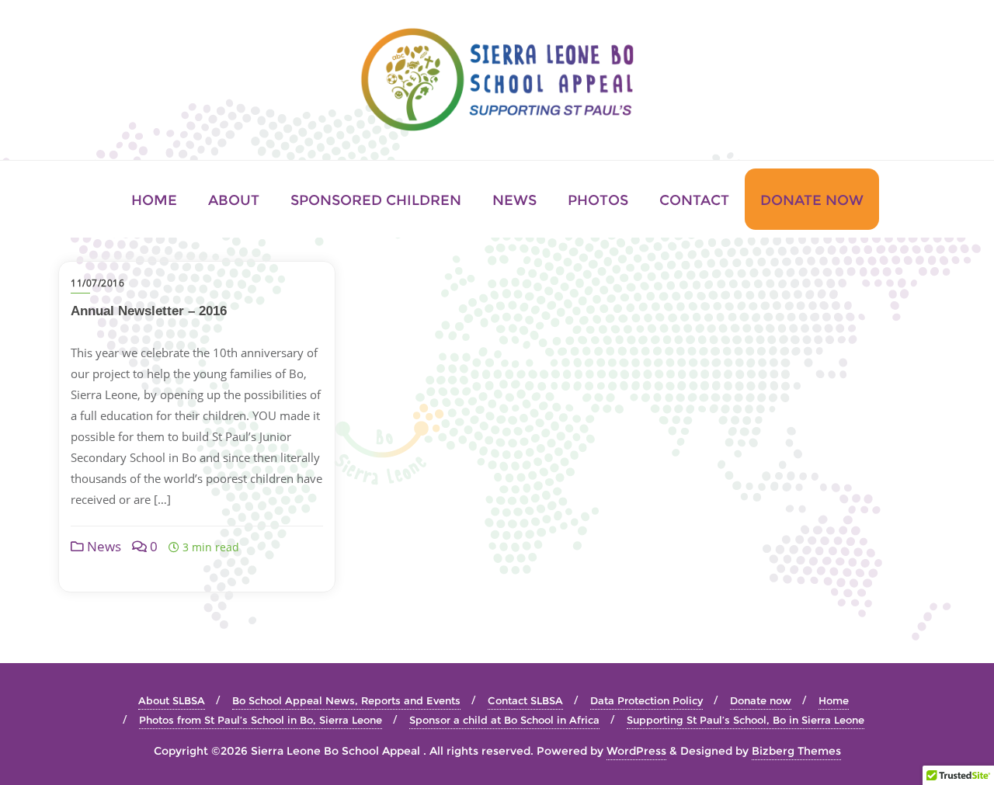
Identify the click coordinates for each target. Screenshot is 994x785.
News (102, 546)
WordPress (636, 751)
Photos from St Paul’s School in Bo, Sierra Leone (260, 720)
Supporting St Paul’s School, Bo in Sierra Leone (745, 720)
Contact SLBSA (525, 700)
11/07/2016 (97, 283)
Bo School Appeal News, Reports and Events (346, 700)
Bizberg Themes (796, 751)
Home (833, 700)
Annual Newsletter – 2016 (149, 311)
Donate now (760, 700)
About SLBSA (171, 700)
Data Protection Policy (646, 700)
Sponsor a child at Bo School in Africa (504, 720)
